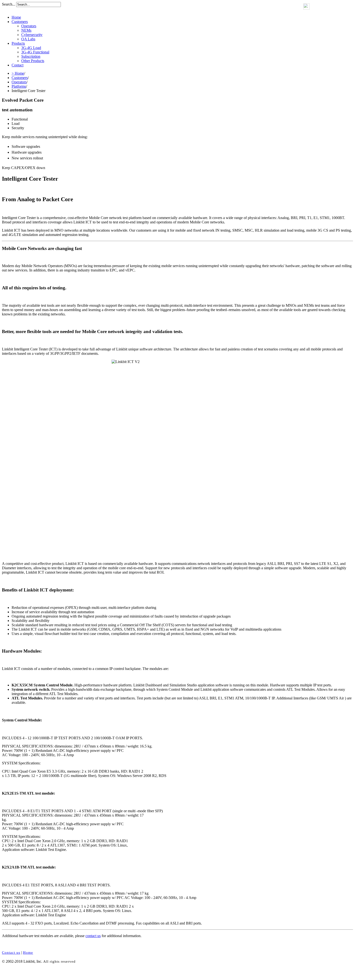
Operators (28, 26)
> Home (18, 73)
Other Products (32, 61)
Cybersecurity (32, 35)
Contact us (11, 952)
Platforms (19, 86)
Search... (8, 4)
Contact (17, 65)
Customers (20, 22)
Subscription (30, 56)
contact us (93, 936)
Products (18, 43)
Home (16, 17)
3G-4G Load (31, 48)
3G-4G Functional (35, 52)
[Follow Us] (306, 8)
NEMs (26, 30)
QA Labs (28, 39)
